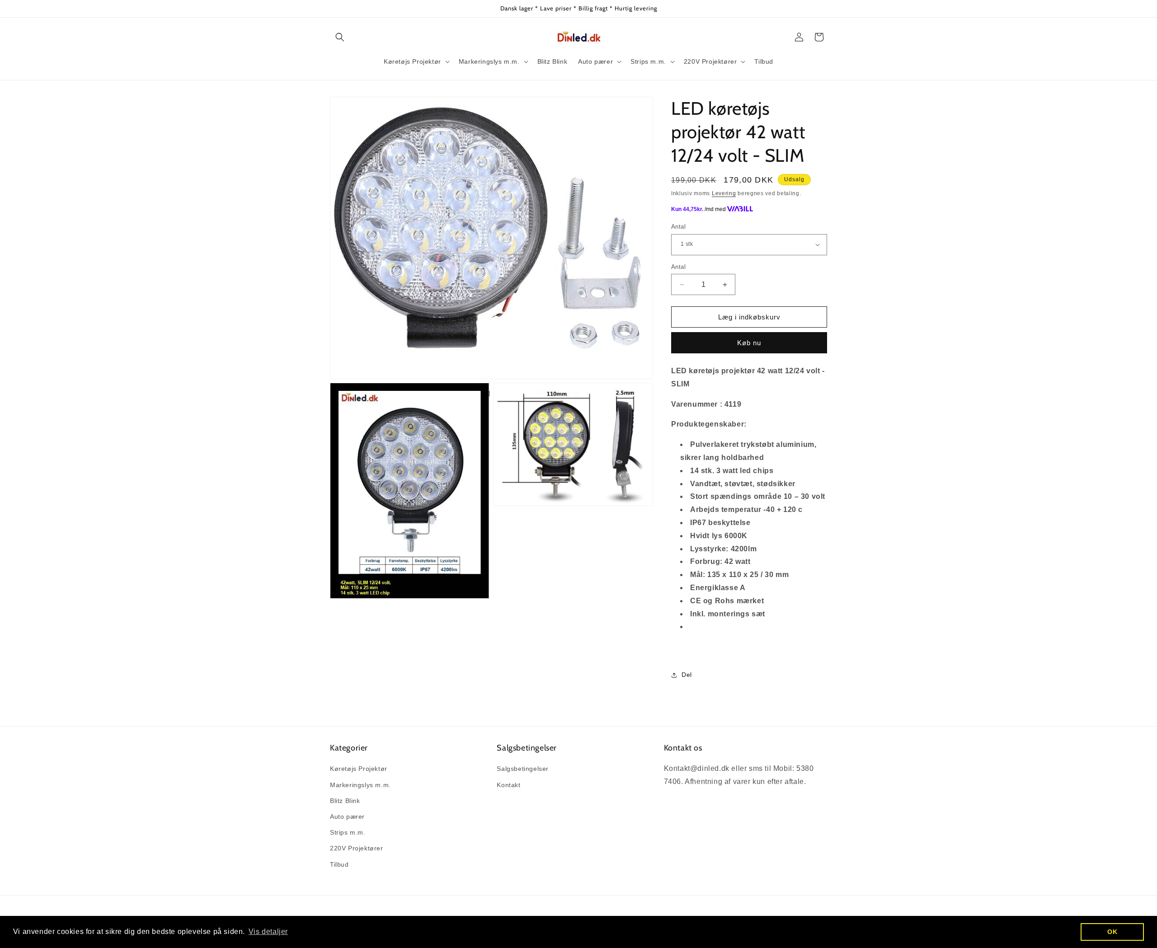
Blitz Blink (345, 800)
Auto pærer (347, 816)
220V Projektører (356, 848)
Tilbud (339, 864)
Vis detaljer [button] (268, 931)
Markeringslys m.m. (360, 784)
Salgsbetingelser (523, 768)
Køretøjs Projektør (358, 768)
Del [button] (687, 674)
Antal (678, 226)
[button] (340, 37)
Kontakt (508, 784)
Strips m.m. (348, 832)
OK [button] (1112, 931)
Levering (724, 193)
